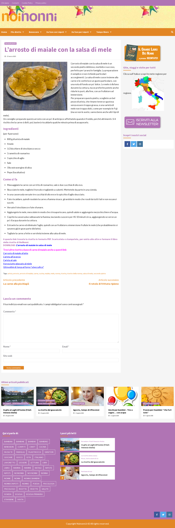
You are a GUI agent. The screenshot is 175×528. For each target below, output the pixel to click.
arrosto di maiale (26, 273)
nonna (57, 273)
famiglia (20, 452)
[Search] (172, 32)
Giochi (110, 403)
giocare (8, 457)
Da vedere (7, 403)
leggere (23, 462)
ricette (34, 489)
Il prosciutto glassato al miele (17, 263)
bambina (8, 441)
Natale (38, 468)
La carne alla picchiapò (16, 281)
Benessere (34, 32)
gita (28, 457)
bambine (20, 441)
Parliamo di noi (78, 403)
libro (7, 468)
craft (32, 447)
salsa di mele (88, 273)
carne (36, 273)
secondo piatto (100, 273)
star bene (9, 499)
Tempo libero (102, 32)
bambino (43, 441)
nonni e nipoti (11, 484)
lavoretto (9, 462)
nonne (7, 478)
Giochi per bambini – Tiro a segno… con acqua (120, 411)
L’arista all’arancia (12, 256)
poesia (36, 484)
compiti (22, 447)
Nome (7, 346)
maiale (47, 273)
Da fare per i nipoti (80, 32)
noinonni (19, 473)
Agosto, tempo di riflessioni (86, 410)
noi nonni (32, 473)
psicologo (9, 489)
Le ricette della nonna (46, 401)
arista (10, 273)
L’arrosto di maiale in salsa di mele (34, 245)
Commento (9, 311)
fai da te (8, 452)
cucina (41, 273)
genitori (49, 452)
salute (45, 489)
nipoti (7, 473)
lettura (35, 462)
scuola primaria (34, 494)
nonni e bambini (32, 478)
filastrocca (34, 452)
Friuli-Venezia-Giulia (20, 403)
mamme (27, 468)
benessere (9, 447)
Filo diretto (16, 32)
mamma (16, 468)
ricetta (63, 273)
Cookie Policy (27, 3)
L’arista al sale (10, 260)
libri (45, 462)
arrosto (16, 273)
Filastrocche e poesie (151, 403)
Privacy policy (40, 3)
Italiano (39, 457)
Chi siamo (5, 3)
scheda (7, 494)
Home (4, 32)
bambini (32, 441)
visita (20, 499)
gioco (19, 457)
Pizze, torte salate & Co (46, 403)
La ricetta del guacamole (49, 410)
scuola (18, 494)
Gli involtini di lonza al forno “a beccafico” (23, 267)
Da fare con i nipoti (55, 32)
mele (52, 273)
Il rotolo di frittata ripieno (104, 281)
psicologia (48, 484)
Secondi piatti (10, 43)
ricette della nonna (74, 273)
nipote (48, 468)
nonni (17, 478)
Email (65, 346)
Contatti (15, 3)
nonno (25, 484)
